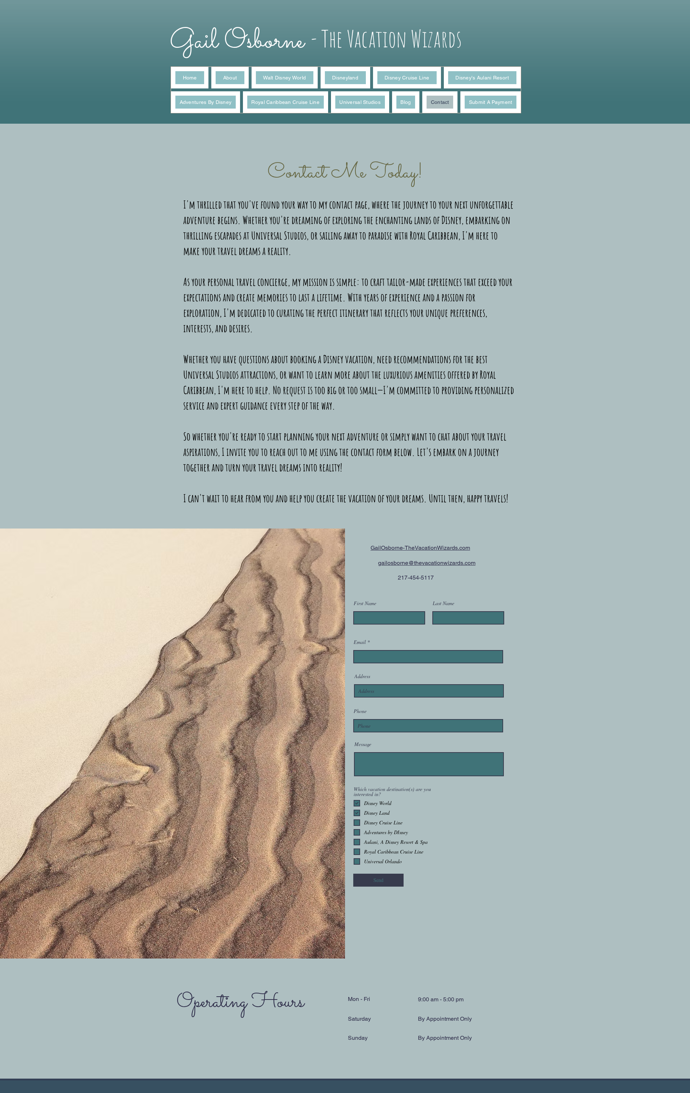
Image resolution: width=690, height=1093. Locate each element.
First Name (365, 603)
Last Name (443, 603)
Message (362, 744)
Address (362, 676)
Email (360, 642)
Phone (360, 711)
